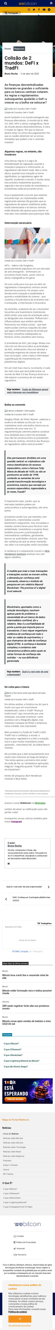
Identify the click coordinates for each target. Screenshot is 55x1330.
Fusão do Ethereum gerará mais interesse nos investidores (27, 391)
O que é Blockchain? (13, 1055)
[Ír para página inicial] (27, 3)
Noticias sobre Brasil (12, 1151)
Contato (20, 1236)
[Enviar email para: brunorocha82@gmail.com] (9, 863)
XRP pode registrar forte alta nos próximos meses (25, 1007)
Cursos (6, 1169)
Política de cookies (17, 1312)
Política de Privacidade (26, 1242)
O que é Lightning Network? (15, 1202)
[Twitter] (34, 10)
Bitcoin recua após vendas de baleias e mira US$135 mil (26, 1022)
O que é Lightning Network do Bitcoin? (21, 1061)
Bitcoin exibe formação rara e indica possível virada (27, 992)
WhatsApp (40, 802)
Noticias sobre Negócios (13, 1156)
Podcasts (7, 1160)
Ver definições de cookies (19, 1325)
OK (19, 1319)
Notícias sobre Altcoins (13, 1142)
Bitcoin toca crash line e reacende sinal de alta (25, 976)
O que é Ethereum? (12, 1049)
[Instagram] (29, 10)
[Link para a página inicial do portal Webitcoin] (27, 1224)
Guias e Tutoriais (10, 1165)
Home (8, 48)
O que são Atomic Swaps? (16, 1066)
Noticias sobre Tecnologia (14, 1147)
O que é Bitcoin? (11, 1043)
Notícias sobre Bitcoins (13, 1138)
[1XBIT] (27, 1091)
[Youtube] (44, 10)
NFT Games (8, 1174)
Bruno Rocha (15, 846)
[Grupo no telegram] (49, 10)
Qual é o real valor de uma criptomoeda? (27, 673)
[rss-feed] (39, 16)
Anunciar (20, 1248)
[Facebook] (39, 10)
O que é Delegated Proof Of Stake (17, 1206)
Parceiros (21, 1254)
